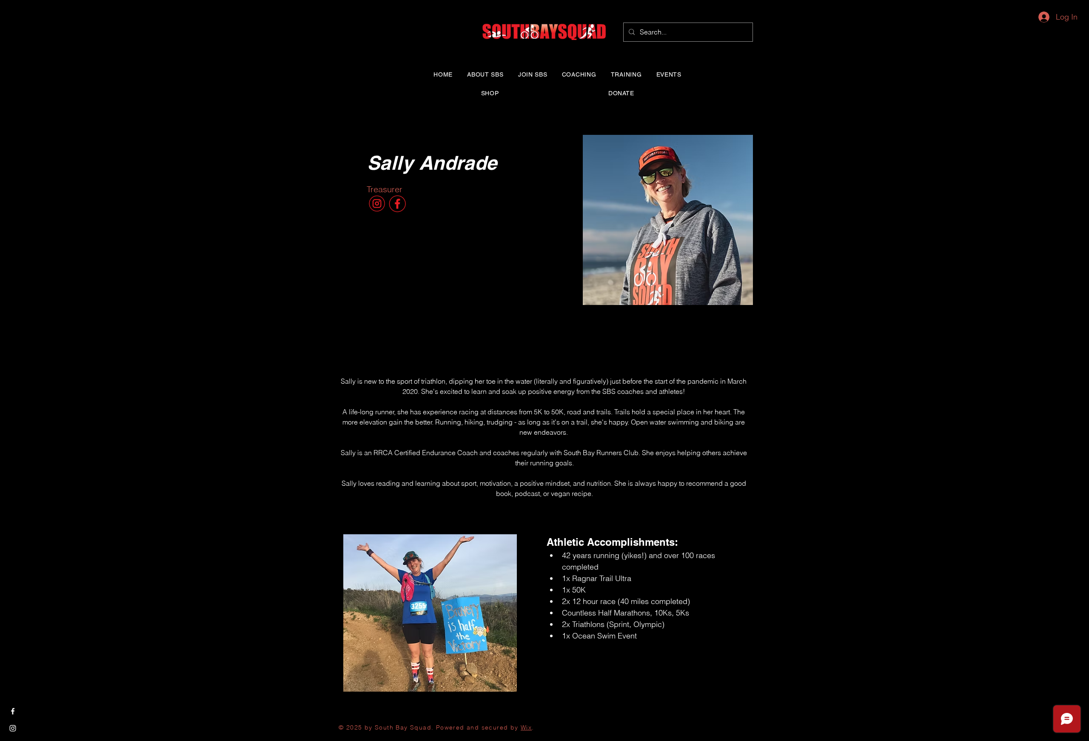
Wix (526, 727)
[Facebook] (13, 711)
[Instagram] (13, 728)
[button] (485, 74)
